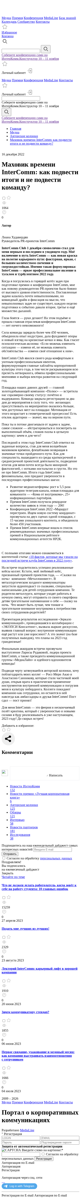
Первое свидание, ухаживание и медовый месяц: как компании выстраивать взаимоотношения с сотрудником (38, 1055)
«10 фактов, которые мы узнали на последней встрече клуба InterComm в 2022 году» (40, 558)
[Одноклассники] (2, 1181)
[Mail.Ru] (3, 1181)
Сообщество (26, 21)
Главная (15, 128)
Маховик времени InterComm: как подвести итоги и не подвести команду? (41, 141)
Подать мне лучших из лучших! (25, 928)
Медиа (6, 18)
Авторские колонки (24, 136)
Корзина (8, 36)
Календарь (9, 21)
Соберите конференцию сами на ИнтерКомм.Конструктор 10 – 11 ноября (30, 56)
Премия (17, 18)
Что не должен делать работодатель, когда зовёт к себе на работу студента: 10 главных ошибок (39, 887)
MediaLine (51, 18)
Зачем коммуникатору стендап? (25, 1012)
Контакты (43, 21)
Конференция (33, 18)
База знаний (67, 18)
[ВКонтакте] (4, 1181)
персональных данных (56, 858)
